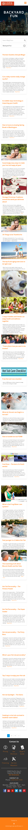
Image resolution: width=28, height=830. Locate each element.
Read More (8, 67)
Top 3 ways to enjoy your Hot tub (13, 675)
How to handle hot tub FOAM (12, 437)
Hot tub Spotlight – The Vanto (12, 695)
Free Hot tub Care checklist (12, 379)
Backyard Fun (7, 46)
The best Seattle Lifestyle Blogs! (13, 55)
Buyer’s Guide (22, 753)
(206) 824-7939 (16, 780)
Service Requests (13, 764)
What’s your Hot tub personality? (14, 655)
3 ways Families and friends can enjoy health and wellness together (13, 319)
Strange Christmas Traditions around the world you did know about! (13, 199)
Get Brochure (14, 753)
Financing (5, 763)
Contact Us (14, 820)
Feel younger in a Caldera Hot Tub (14, 540)
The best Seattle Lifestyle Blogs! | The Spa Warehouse (7, 4)
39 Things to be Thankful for (12, 235)
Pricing (5, 751)
